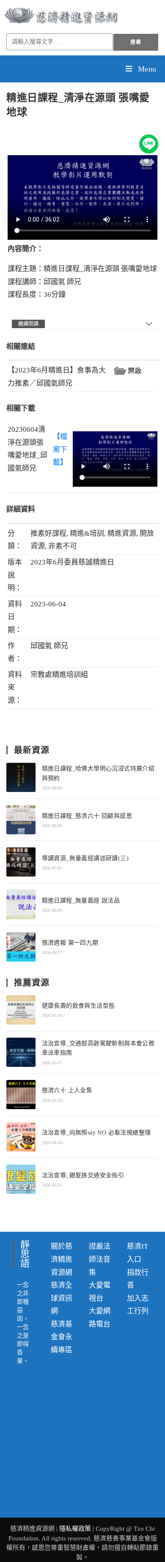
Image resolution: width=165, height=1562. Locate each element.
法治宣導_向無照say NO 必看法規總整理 (96, 1132)
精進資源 (121, 533)
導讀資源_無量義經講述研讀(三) (85, 858)
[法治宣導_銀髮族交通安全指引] (21, 1179)
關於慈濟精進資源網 (61, 1259)
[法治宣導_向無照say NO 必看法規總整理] (21, 1136)
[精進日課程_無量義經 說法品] (21, 904)
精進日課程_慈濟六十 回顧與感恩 (87, 816)
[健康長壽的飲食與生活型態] (21, 1010)
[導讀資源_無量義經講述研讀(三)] (21, 862)
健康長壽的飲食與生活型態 (78, 1006)
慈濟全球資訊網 (61, 1298)
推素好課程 (48, 533)
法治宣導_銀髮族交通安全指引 (83, 1175)
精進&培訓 (87, 533)
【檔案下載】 (60, 449)
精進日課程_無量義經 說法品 (81, 900)
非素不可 (62, 546)
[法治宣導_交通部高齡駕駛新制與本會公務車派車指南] (21, 1052)
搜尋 (135, 42)
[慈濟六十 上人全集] (21, 1094)
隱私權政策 (76, 1528)
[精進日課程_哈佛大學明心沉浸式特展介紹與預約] (21, 777)
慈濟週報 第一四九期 (70, 943)
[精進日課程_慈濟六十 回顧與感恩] (21, 819)
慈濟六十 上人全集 (67, 1090)
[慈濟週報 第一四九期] (21, 947)
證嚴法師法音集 (99, 1259)
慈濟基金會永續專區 (61, 1337)
